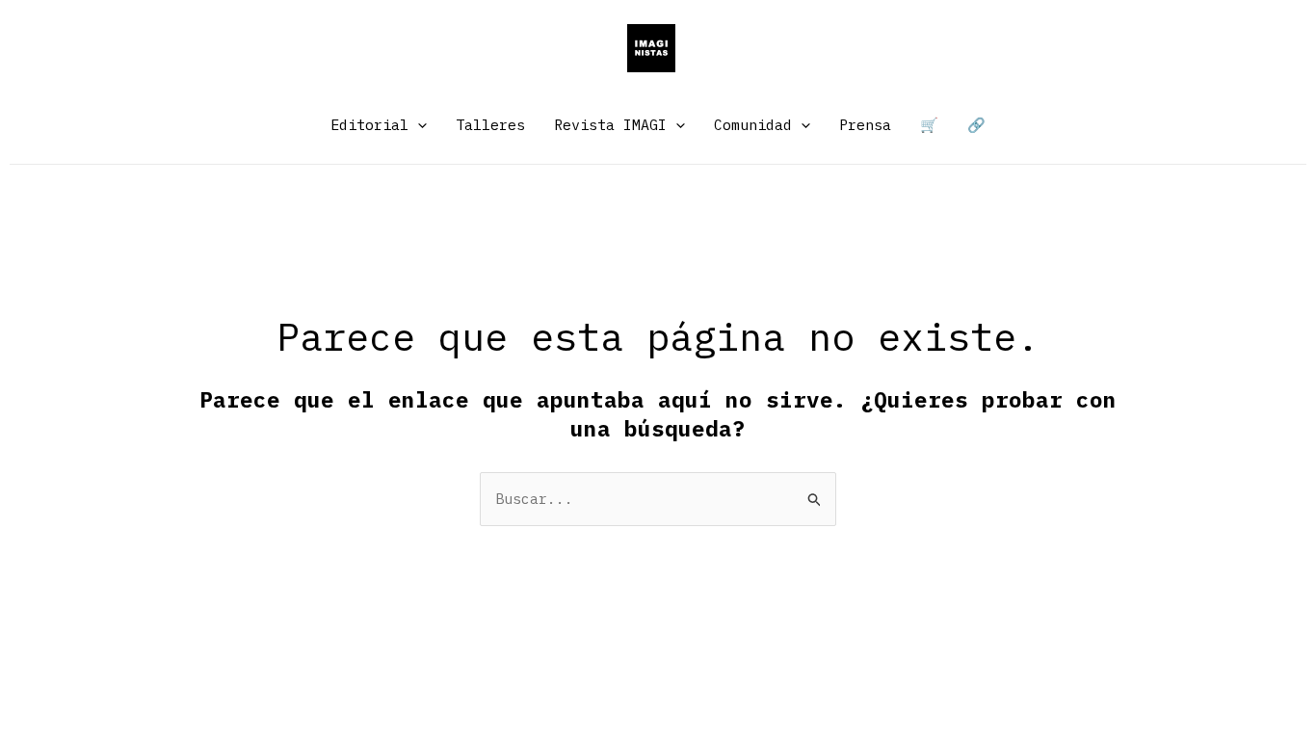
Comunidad (753, 125)
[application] (417, 125)
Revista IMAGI (610, 125)
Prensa (865, 125)
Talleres (490, 125)
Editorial (369, 125)
